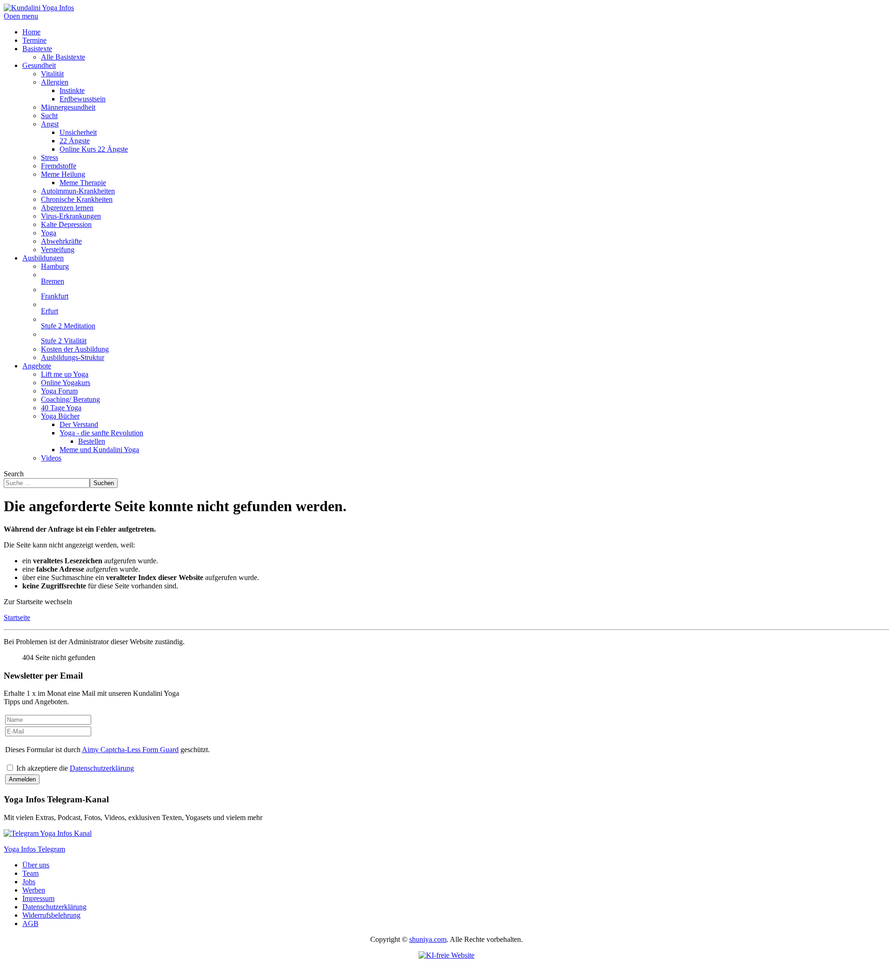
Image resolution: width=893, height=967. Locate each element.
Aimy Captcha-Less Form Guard (130, 750)
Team (30, 873)
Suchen (103, 483)
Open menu (21, 16)
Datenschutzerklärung (102, 768)
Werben (33, 890)
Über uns (35, 865)
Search (14, 474)
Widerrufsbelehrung (51, 915)
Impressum (38, 898)
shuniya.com (427, 939)
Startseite (17, 617)
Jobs (28, 882)
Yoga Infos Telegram (34, 849)
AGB (30, 923)
